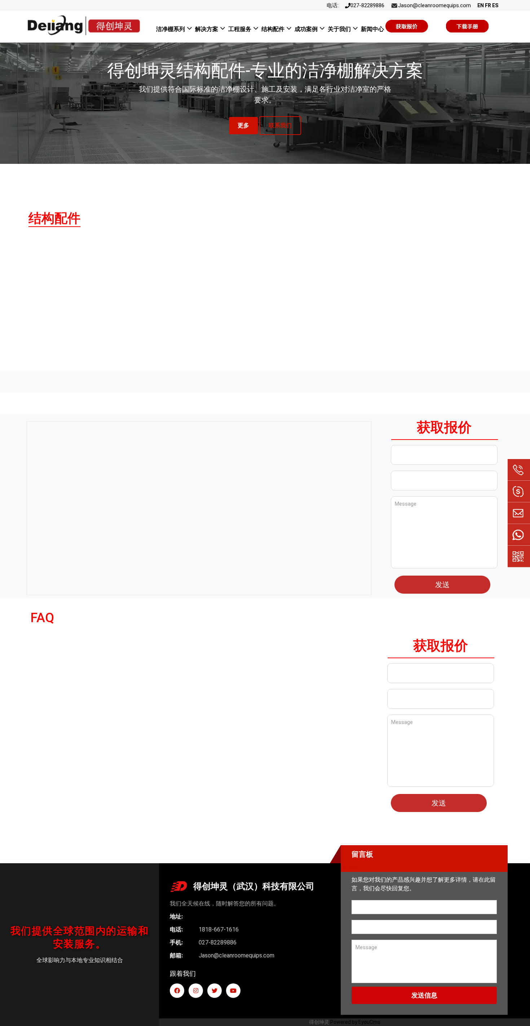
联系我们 (280, 125)
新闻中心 (372, 29)
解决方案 (206, 29)
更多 (243, 125)
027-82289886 (367, 5)
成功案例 (306, 29)
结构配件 (272, 29)
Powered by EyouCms (354, 1022)
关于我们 (339, 29)
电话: (333, 5)
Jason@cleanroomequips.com (434, 5)
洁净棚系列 (170, 29)
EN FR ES (487, 5)
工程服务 (239, 29)
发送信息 (424, 995)
